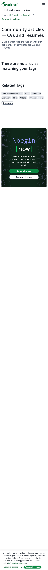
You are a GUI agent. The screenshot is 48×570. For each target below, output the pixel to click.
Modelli (17, 15)
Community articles (10, 19)
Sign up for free (24, 171)
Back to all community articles (16, 10)
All (10, 15)
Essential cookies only (13, 567)
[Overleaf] (9, 4)
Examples (27, 15)
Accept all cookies (32, 567)
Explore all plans (24, 177)
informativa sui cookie (17, 563)
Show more (8, 103)
